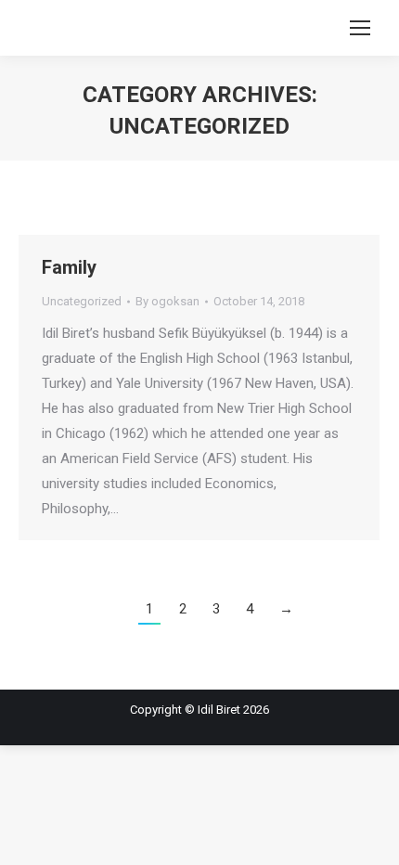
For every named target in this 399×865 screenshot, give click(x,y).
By (167, 301)
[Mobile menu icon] (360, 28)
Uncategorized (82, 301)
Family (69, 267)
